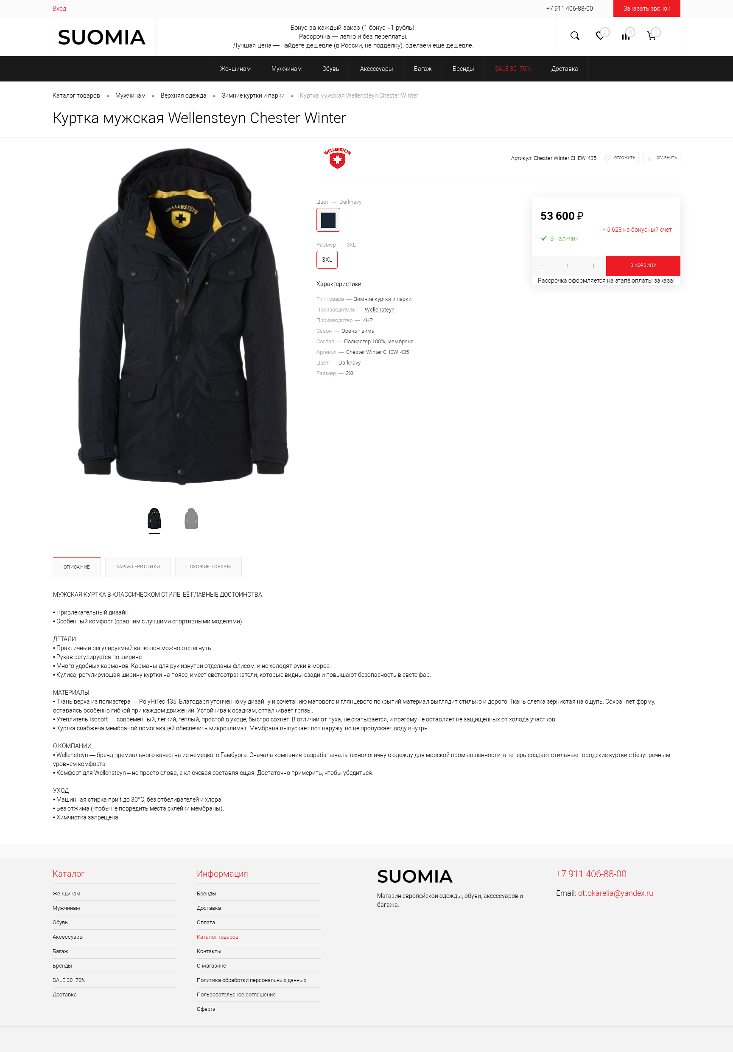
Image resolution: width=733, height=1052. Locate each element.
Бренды (62, 965)
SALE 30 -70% (69, 980)
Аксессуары (68, 937)
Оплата (206, 922)
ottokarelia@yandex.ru (615, 893)
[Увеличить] (184, 317)
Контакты (209, 951)
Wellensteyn (379, 309)
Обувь (60, 922)
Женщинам (67, 893)
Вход (59, 8)
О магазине (211, 965)
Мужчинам (66, 908)
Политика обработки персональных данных (251, 980)
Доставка (65, 994)
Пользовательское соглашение (236, 994)
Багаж (60, 951)
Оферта (206, 1009)
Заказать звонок (647, 8)
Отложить (624, 158)
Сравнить (667, 158)
